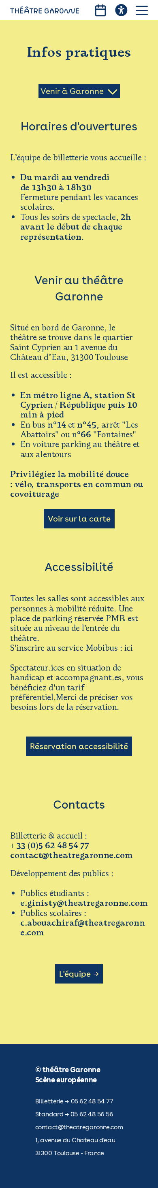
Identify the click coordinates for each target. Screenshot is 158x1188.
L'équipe (75, 974)
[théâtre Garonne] (44, 10)
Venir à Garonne (72, 91)
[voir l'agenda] (100, 10)
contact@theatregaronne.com (79, 1127)
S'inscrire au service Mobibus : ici (71, 648)
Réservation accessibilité (79, 746)
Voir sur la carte (79, 519)
